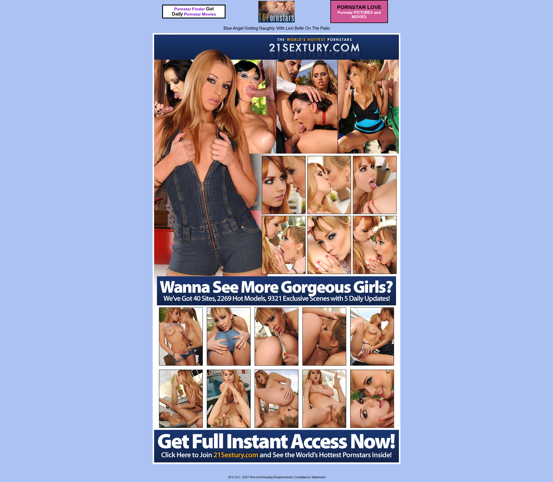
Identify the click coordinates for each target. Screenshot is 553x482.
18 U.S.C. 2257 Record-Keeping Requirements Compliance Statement (276, 477)
